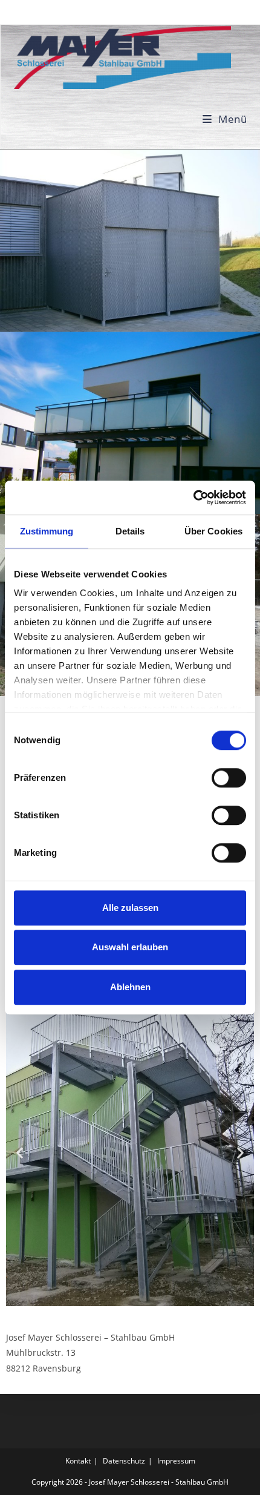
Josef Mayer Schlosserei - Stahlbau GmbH (159, 1482)
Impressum (176, 1461)
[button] (19, 1152)
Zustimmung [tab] (47, 531)
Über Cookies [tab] (213, 531)
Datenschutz (124, 1461)
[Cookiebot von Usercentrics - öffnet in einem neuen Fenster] (193, 497)
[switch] (229, 777)
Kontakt (78, 1461)
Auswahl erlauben (130, 947)
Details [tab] (130, 531)
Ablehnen (130, 987)
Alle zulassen (130, 907)
